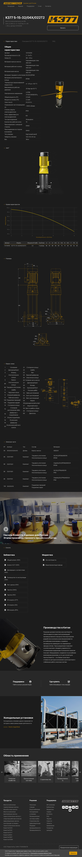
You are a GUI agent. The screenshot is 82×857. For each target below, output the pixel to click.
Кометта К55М (8, 839)
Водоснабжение (35, 809)
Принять (73, 853)
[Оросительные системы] (12, 768)
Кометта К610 (8, 835)
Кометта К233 (8, 828)
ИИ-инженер (51, 805)
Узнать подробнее (14, 727)
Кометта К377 (8, 832)
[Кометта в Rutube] (63, 807)
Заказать (63, 28)
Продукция (10, 6)
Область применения (50, 824)
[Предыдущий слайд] (2, 772)
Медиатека (50, 809)
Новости (49, 821)
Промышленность (35, 830)
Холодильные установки (34, 813)
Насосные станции (33, 806)
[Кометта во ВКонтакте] (66, 807)
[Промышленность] (45, 768)
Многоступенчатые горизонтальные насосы (11, 806)
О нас (40, 6)
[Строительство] (29, 768)
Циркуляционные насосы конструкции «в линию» (11, 822)
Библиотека (50, 807)
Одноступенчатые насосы (12, 825)
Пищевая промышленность (35, 827)
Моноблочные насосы (10, 809)
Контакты (48, 6)
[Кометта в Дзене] (73, 807)
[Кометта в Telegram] (76, 807)
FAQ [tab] (53, 41)
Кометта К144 (8, 830)
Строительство (34, 821)
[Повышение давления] (62, 768)
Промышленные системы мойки (35, 817)
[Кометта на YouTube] (70, 807)
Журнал (20, 6)
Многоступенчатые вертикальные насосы (10, 813)
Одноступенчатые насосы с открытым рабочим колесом (12, 817)
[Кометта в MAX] (70, 810)
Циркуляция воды (35, 823)
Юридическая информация (68, 847)
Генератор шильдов (50, 829)
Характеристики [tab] (11, 41)
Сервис (49, 812)
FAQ (48, 816)
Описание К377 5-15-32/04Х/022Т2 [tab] (34, 41)
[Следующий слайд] (80, 772)
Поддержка (30, 6)
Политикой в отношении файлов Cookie (41, 853)
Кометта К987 (8, 837)
